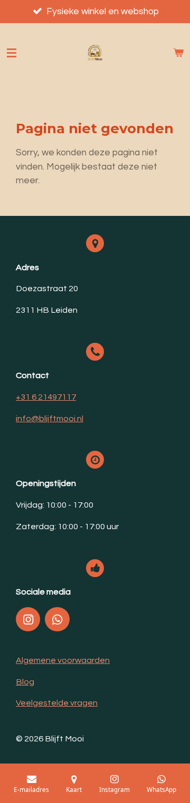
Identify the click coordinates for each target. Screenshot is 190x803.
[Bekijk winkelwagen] (178, 53)
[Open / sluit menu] (11, 53)
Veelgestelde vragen (57, 703)
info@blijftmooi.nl (49, 418)
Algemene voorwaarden (63, 660)
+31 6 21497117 (46, 397)
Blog (25, 682)
